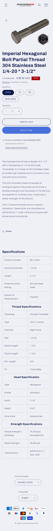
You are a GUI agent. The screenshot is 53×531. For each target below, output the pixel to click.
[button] (6, 5)
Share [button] (9, 231)
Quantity (6, 106)
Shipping (5, 82)
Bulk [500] (10, 99)
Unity (8, 92)
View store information (16, 148)
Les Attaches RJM (30, 523)
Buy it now (26, 130)
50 (29, 92)
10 (19, 92)
